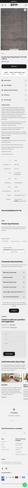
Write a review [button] (14, 251)
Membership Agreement (21, 454)
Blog (2, 444)
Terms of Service (5, 449)
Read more (3, 397)
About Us (3, 441)
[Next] (26, 1)
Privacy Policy (19, 452)
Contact (3, 447)
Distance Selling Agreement (19, 448)
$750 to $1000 (5, 241)
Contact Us (14, 310)
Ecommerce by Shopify (19, 483)
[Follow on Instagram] (6, 469)
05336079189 (12, 324)
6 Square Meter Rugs (15, 241)
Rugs (2, 53)
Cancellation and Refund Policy (19, 444)
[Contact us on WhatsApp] (25, 485)
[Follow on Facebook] (2, 469)
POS (12, 483)
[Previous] (1, 1)
